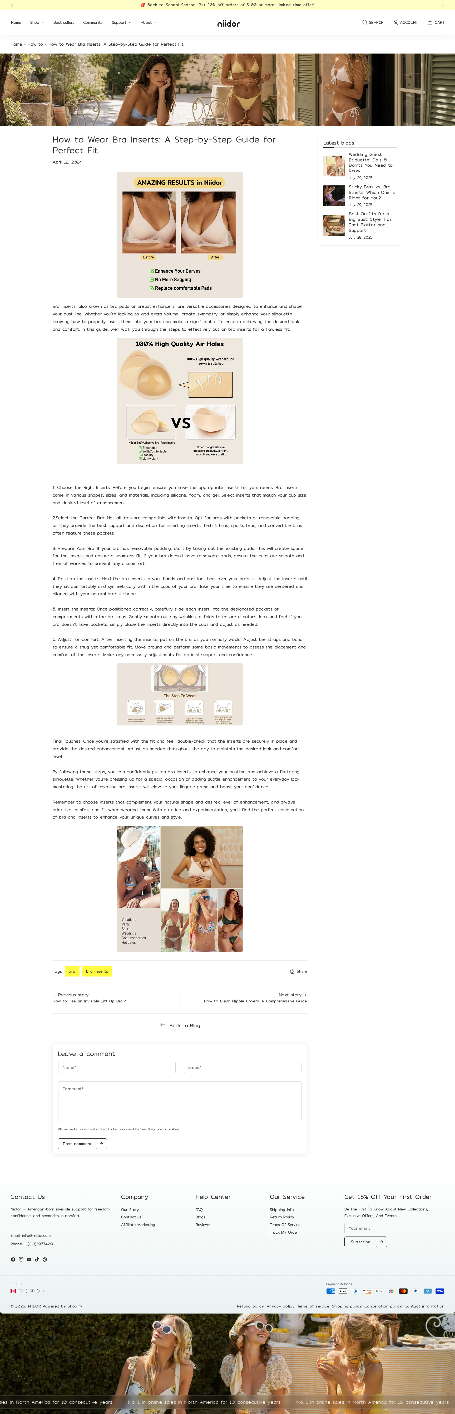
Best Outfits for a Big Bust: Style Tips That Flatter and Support (370, 221)
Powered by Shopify (63, 1306)
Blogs (201, 1217)
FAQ (199, 1210)
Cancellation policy (383, 1306)
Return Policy (282, 1217)
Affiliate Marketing (138, 1225)
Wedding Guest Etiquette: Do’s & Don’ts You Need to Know (371, 162)
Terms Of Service (285, 1225)
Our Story (130, 1210)
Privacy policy (281, 1306)
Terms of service (313, 1306)
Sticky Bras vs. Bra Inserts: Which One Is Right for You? (372, 192)
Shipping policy (347, 1306)
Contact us (131, 1217)
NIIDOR (34, 1306)
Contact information (424, 1306)
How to (35, 44)
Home (16, 44)
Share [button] (302, 971)
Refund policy (250, 1306)
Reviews (203, 1225)
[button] (14, 5)
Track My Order (284, 1232)
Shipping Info (282, 1210)
